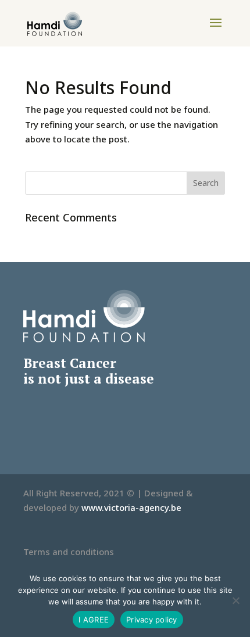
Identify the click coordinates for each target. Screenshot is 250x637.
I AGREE (93, 619)
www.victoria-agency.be (131, 507)
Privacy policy (151, 619)
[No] (235, 600)
